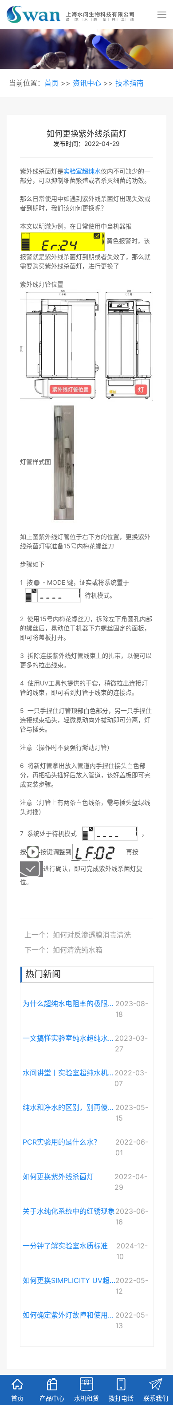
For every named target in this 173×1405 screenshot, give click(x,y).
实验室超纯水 (82, 171)
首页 (51, 83)
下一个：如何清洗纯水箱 (63, 949)
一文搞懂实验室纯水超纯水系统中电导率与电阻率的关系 (69, 1038)
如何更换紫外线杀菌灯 (58, 1176)
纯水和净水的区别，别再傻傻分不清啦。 (69, 1107)
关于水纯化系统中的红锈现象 (69, 1211)
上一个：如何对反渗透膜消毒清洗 (77, 934)
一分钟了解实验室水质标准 (65, 1245)
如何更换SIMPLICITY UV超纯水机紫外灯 (69, 1280)
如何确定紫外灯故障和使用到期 (69, 1315)
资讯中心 (87, 83)
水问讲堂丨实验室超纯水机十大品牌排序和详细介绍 (69, 1072)
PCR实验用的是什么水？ (62, 1141)
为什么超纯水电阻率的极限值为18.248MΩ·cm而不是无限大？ (69, 1003)
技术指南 (129, 83)
